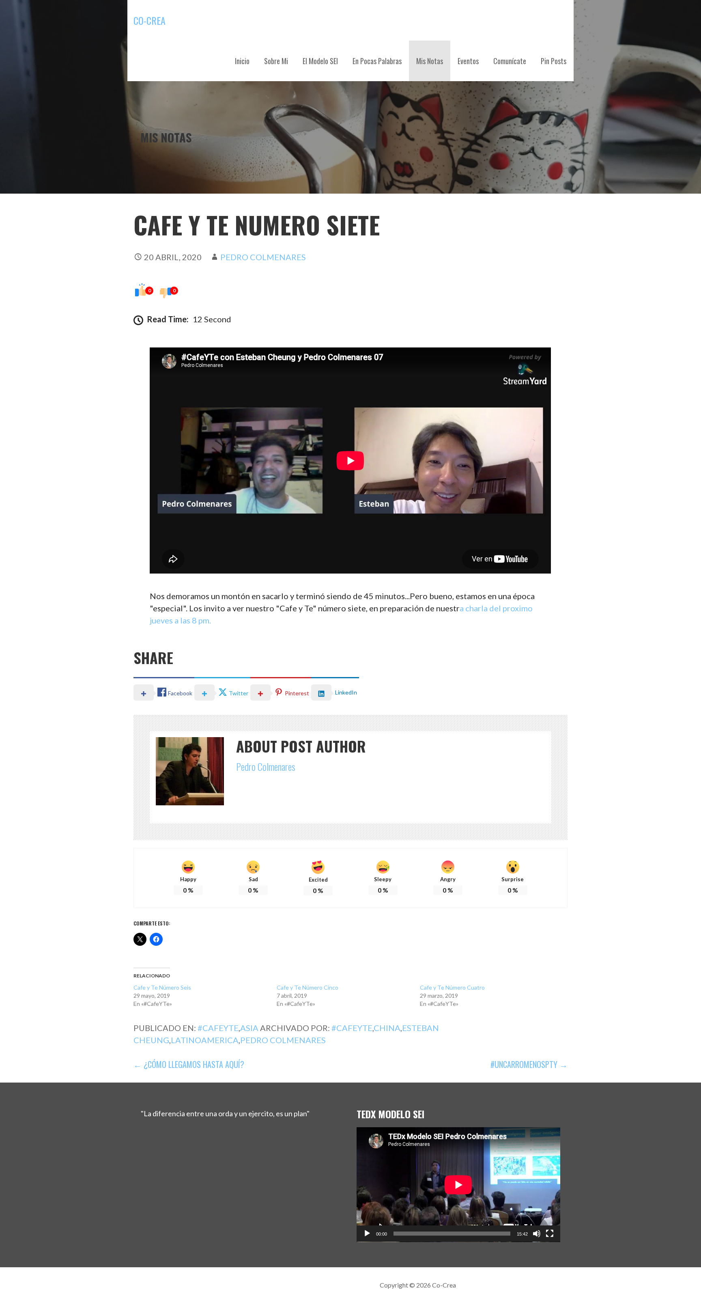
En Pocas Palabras (377, 61)
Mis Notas (429, 61)
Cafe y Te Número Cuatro (452, 987)
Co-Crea (149, 20)
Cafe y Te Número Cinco (307, 987)
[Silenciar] (537, 1234)
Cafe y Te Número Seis (162, 987)
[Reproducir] (367, 1234)
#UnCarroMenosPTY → (529, 1064)
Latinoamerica (205, 1040)
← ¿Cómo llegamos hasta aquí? (188, 1064)
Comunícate (509, 61)
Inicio (242, 61)
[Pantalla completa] (550, 1234)
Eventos (468, 61)
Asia (249, 1028)
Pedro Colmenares (263, 257)
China (387, 1028)
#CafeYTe (218, 1028)
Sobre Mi (276, 61)
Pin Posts (553, 61)
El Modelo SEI (320, 61)
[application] (458, 1184)
